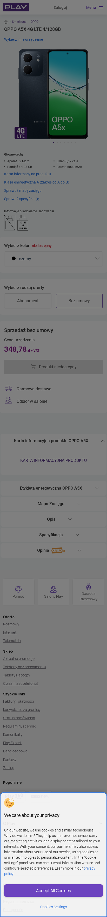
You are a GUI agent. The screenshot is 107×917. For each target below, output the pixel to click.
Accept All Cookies (53, 890)
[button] (9, 802)
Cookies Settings (53, 907)
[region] (53, 854)
